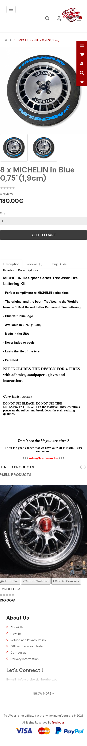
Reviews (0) (34, 264)
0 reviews (6, 194)
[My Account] (59, 20)
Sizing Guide (58, 264)
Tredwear (58, 722)
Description (11, 264)
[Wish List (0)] (69, 20)
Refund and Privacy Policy (28, 640)
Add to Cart (43, 235)
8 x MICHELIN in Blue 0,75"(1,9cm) (36, 40)
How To (16, 634)
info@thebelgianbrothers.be (37, 679)
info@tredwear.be (43, 458)
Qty (2, 213)
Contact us (18, 652)
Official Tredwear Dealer (27, 646)
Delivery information (25, 659)
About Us (17, 627)
